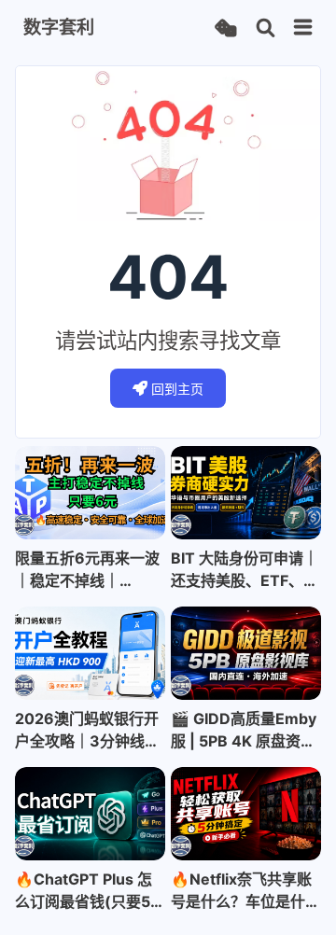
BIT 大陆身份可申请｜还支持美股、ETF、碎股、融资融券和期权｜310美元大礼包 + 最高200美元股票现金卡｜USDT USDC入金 (245, 570)
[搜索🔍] (265, 28)
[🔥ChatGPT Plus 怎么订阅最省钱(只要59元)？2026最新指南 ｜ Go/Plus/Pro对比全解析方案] (90, 813)
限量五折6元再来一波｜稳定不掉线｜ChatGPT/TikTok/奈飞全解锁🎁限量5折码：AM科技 (87, 570)
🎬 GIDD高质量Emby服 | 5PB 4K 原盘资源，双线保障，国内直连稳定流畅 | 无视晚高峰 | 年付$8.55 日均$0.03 (245, 730)
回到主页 (177, 389)
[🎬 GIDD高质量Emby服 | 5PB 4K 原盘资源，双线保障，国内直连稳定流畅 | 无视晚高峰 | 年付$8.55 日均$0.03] (246, 653)
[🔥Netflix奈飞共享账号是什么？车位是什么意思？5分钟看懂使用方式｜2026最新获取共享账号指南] (246, 813)
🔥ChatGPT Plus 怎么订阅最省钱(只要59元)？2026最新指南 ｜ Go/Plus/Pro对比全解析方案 (88, 891)
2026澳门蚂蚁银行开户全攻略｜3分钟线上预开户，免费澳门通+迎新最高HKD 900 (87, 730)
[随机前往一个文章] (225, 28)
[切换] (303, 28)
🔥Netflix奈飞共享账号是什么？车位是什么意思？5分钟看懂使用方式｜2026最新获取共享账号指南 (245, 891)
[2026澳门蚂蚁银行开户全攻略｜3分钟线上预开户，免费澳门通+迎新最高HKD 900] (90, 653)
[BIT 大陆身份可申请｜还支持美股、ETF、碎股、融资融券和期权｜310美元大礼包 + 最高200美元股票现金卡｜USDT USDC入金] (246, 492)
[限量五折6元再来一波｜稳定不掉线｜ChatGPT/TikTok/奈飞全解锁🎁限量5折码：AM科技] (90, 492)
